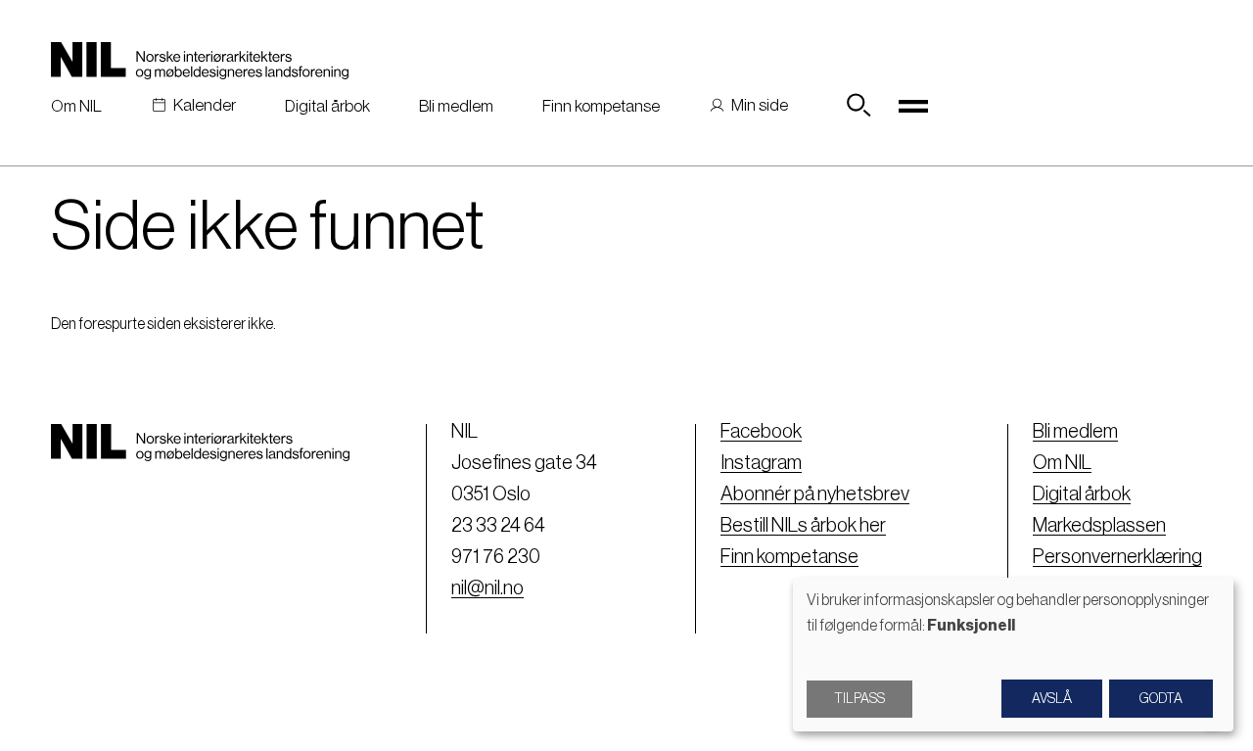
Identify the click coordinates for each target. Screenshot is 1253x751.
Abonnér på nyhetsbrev (814, 494)
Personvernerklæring (1117, 557)
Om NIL (76, 106)
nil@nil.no (487, 588)
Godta (1161, 699)
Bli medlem (456, 106)
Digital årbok (327, 106)
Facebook (761, 432)
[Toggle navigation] (913, 105)
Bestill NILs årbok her (803, 526)
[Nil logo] (199, 60)
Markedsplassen (1099, 526)
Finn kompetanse (601, 106)
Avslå (1052, 699)
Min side (759, 105)
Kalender (204, 105)
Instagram (761, 463)
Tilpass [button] (859, 699)
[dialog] (1013, 654)
